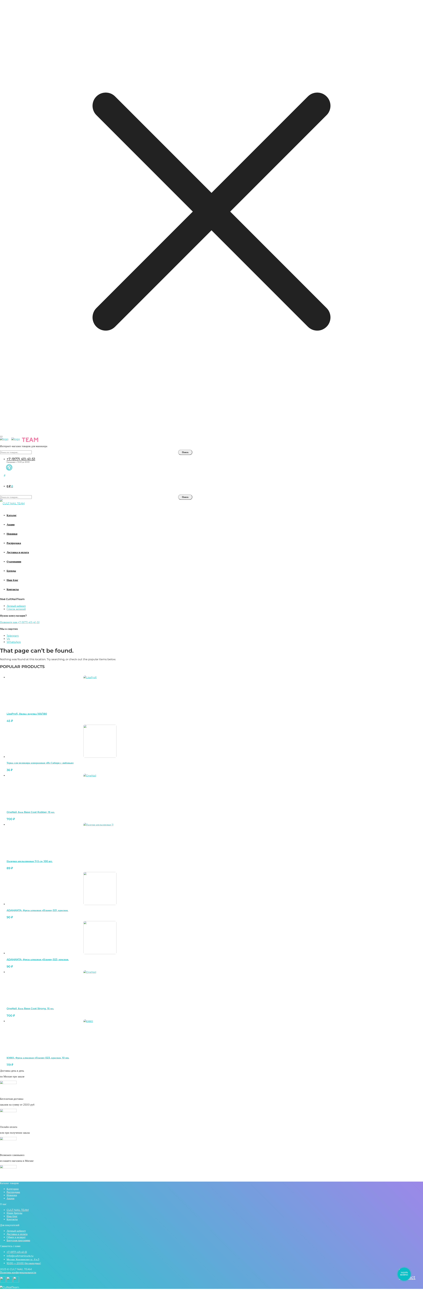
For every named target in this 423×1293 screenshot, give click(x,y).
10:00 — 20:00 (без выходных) (24, 1263)
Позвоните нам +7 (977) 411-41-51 (19, 622)
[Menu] (1, 436)
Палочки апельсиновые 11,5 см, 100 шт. (30, 861)
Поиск (185, 452)
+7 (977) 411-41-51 (21, 459)
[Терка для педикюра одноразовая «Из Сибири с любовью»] (99, 741)
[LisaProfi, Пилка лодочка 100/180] (99, 692)
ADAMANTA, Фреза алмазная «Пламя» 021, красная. (37, 910)
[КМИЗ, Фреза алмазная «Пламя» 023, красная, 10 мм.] (99, 1035)
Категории (13, 1189)
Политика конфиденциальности (18, 1272)
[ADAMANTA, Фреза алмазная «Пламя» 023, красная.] (99, 937)
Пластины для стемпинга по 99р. (211, 427)
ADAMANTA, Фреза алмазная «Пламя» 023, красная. (38, 959)
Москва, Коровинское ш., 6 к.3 (23, 1259)
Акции (10, 1198)
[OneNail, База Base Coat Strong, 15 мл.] (99, 986)
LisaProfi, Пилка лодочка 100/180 (27, 713)
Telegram (13, 635)
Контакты (12, 1219)
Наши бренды (14, 1213)
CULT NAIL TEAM (18, 1210)
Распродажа (13, 1192)
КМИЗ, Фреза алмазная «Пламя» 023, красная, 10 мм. (38, 1057)
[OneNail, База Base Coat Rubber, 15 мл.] (99, 790)
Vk (8, 638)
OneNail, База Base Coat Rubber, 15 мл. (31, 812)
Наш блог (12, 1216)
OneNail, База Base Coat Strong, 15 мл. (30, 1008)
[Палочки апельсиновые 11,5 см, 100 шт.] (99, 839)
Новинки (12, 1195)
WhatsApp (14, 642)
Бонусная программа (18, 1240)
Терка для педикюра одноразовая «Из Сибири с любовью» (40, 762)
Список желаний (16, 609)
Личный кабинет (16, 605)
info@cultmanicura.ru (20, 1255)
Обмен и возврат (16, 1237)
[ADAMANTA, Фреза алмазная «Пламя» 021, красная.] (99, 888)
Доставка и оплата (17, 1234)
